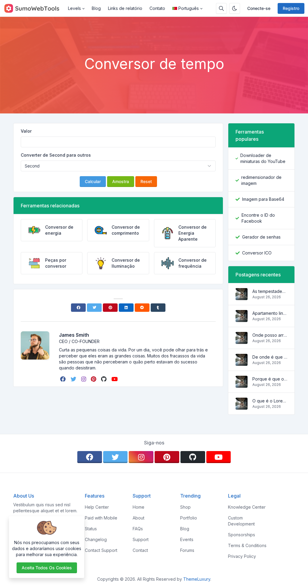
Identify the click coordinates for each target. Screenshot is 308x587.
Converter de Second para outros (56, 155)
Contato (157, 8)
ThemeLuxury (196, 579)
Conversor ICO (257, 252)
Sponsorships (241, 534)
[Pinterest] (110, 307)
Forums (187, 550)
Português (188, 8)
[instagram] (84, 379)
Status (91, 528)
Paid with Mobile (101, 517)
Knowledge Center (247, 507)
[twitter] (74, 379)
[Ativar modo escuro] (234, 8)
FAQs (138, 528)
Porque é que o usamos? (269, 378)
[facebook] (63, 379)
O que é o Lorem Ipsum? (269, 400)
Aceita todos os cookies (47, 567)
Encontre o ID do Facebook (258, 218)
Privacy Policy (242, 556)
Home (138, 507)
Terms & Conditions (247, 545)
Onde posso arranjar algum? (269, 335)
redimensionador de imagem (261, 180)
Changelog (96, 539)
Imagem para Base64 (263, 199)
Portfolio (188, 517)
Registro (291, 8)
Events (186, 539)
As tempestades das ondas (269, 291)
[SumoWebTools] (34, 8)
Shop (185, 507)
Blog (96, 8)
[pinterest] (94, 379)
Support (141, 539)
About (138, 517)
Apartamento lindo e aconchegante (269, 313)
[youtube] (115, 379)
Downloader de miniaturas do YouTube (262, 158)
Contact (140, 550)
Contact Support (101, 550)
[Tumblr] (158, 307)
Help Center (97, 507)
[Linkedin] (126, 307)
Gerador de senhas (261, 236)
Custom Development (241, 520)
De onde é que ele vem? (269, 357)
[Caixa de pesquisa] (221, 8)
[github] (104, 379)
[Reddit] (142, 307)
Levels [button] (74, 8)
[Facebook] (78, 307)
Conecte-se (258, 8)
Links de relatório (125, 8)
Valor (26, 131)
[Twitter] (94, 307)
